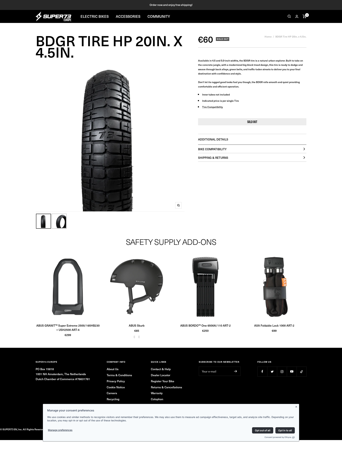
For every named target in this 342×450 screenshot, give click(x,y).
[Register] (235, 371)
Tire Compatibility (212, 107)
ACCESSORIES (128, 16)
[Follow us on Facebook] (262, 371)
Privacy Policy (116, 381)
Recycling (113, 399)
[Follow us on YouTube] (292, 371)
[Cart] (304, 16)
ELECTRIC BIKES (95, 16)
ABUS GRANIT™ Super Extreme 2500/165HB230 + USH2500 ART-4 (68, 327)
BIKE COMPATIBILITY (212, 149)
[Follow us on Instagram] (282, 371)
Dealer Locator (160, 375)
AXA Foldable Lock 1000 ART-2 (274, 325)
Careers (112, 393)
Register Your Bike (162, 381)
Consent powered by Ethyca (278, 437)
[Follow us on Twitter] (272, 371)
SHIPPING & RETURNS (213, 157)
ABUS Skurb (136, 325)
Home (268, 36)
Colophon (157, 399)
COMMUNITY (158, 16)
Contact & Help (161, 369)
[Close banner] (297, 406)
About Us (112, 369)
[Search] (289, 16)
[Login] (296, 16)
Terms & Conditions (119, 375)
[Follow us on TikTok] (301, 371)
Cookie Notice (116, 387)
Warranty (157, 393)
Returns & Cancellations (166, 387)
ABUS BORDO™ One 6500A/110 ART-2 (205, 325)
